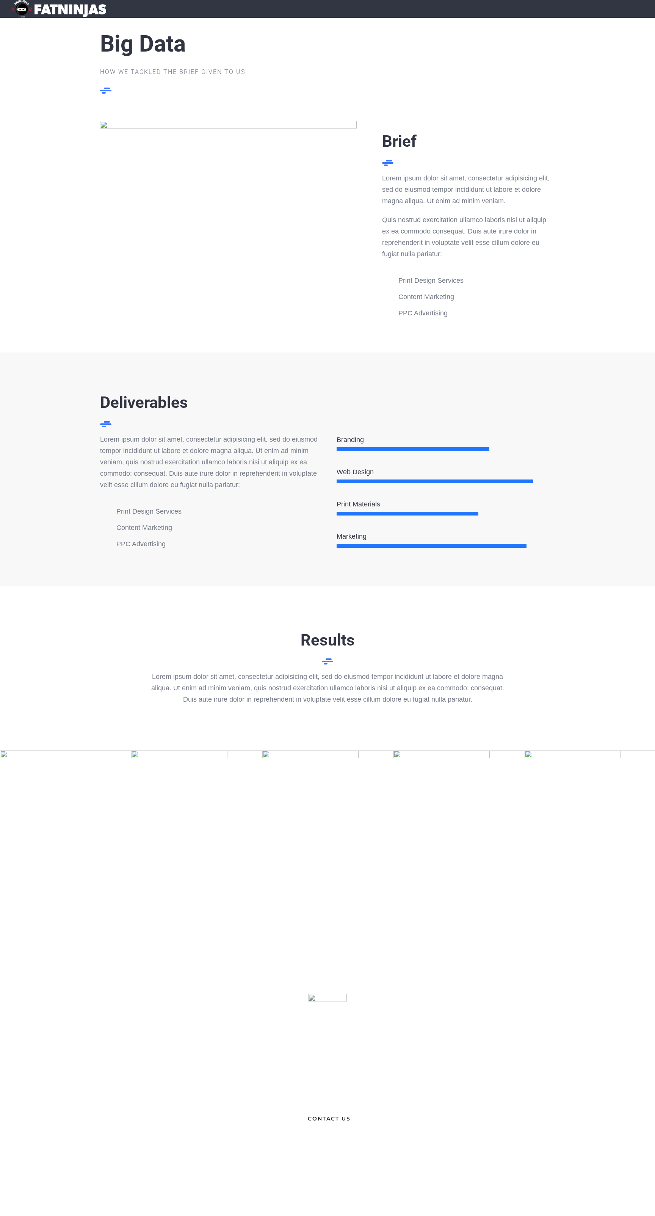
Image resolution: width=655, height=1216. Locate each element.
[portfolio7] (228, 124)
